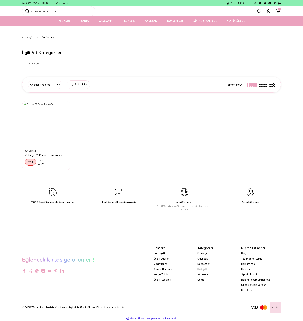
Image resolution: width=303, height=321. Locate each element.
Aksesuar (202, 274)
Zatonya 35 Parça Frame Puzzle (43, 155)
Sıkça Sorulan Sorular (253, 285)
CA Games (48, 37)
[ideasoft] (133, 318)
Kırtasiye (202, 253)
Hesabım (246, 269)
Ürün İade (246, 290)
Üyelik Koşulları (162, 279)
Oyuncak (202, 258)
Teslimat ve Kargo (251, 258)
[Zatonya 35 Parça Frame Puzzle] (46, 125)
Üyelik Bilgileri (161, 258)
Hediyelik (202, 269)
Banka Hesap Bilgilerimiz (255, 279)
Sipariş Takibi (249, 274)
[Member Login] (268, 11)
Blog (244, 253)
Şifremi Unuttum (163, 269)
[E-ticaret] (151, 318)
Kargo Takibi (161, 274)
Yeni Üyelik (160, 253)
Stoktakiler (81, 84)
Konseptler (203, 264)
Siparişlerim (160, 264)
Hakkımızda (248, 264)
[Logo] (85, 247)
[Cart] (278, 11)
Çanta (200, 279)
